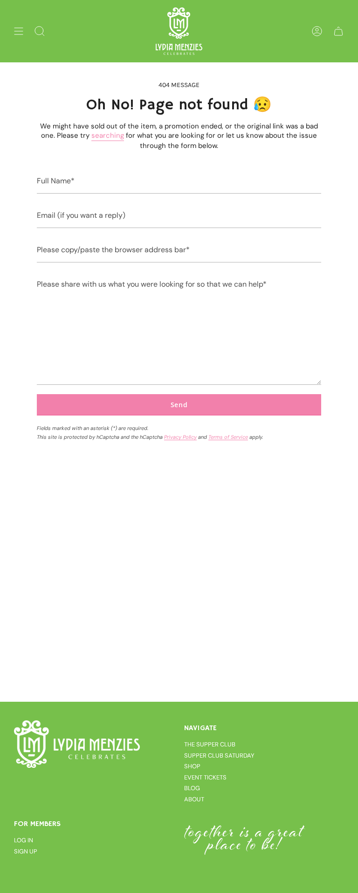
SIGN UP (25, 851)
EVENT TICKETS (205, 777)
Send (179, 404)
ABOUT (194, 799)
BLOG (192, 788)
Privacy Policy (180, 437)
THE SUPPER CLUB (209, 744)
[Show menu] (18, 31)
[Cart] (338, 31)
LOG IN (23, 840)
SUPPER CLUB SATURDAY (219, 755)
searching (107, 135)
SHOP (192, 766)
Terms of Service (228, 437)
